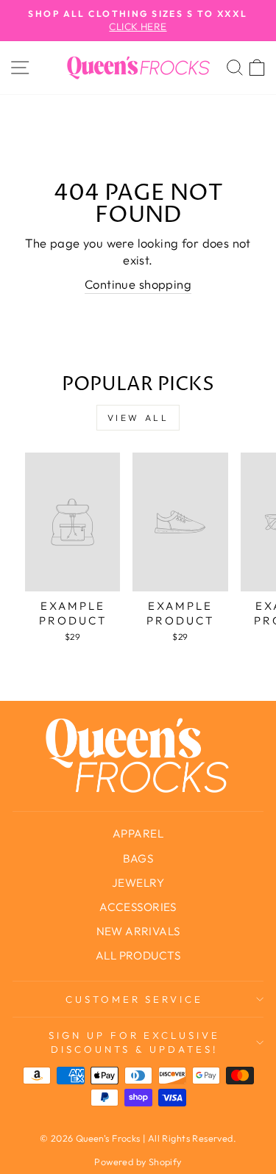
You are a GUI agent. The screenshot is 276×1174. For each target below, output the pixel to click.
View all (138, 417)
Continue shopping (138, 284)
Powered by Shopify (137, 1161)
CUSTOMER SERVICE (135, 999)
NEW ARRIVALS (138, 931)
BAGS (138, 858)
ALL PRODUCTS (138, 955)
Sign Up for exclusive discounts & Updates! (134, 1042)
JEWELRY (138, 883)
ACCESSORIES (138, 907)
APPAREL (138, 833)
